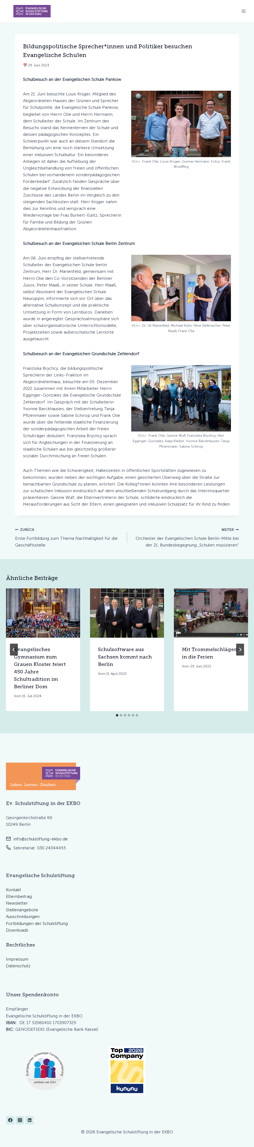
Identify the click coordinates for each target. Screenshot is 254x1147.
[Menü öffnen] (243, 11)
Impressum (17, 959)
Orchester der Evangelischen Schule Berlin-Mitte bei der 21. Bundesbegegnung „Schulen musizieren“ (187, 537)
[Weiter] (240, 650)
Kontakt (13, 889)
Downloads (17, 930)
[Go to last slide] (14, 650)
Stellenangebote (22, 909)
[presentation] (43, 613)
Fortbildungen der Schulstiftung (37, 923)
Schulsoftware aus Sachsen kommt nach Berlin (125, 656)
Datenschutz (18, 965)
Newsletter (17, 903)
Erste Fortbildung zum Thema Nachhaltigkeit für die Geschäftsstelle (66, 537)
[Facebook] (10, 1120)
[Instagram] (20, 1120)
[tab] (117, 715)
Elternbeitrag (19, 896)
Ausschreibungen (22, 916)
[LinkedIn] (29, 1120)
